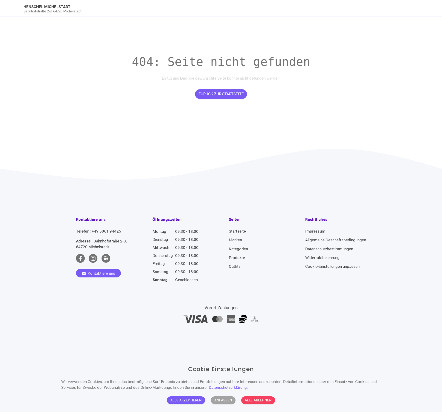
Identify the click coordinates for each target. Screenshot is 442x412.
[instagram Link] (93, 258)
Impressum (315, 231)
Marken (235, 240)
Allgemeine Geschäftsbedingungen (335, 240)
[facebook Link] (80, 258)
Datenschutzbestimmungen (329, 249)
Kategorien (238, 249)
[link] (171, 8)
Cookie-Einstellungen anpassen (332, 266)
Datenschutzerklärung (228, 387)
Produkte (237, 257)
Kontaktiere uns (101, 273)
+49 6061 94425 (106, 231)
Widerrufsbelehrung (322, 257)
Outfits (235, 266)
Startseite (237, 231)
